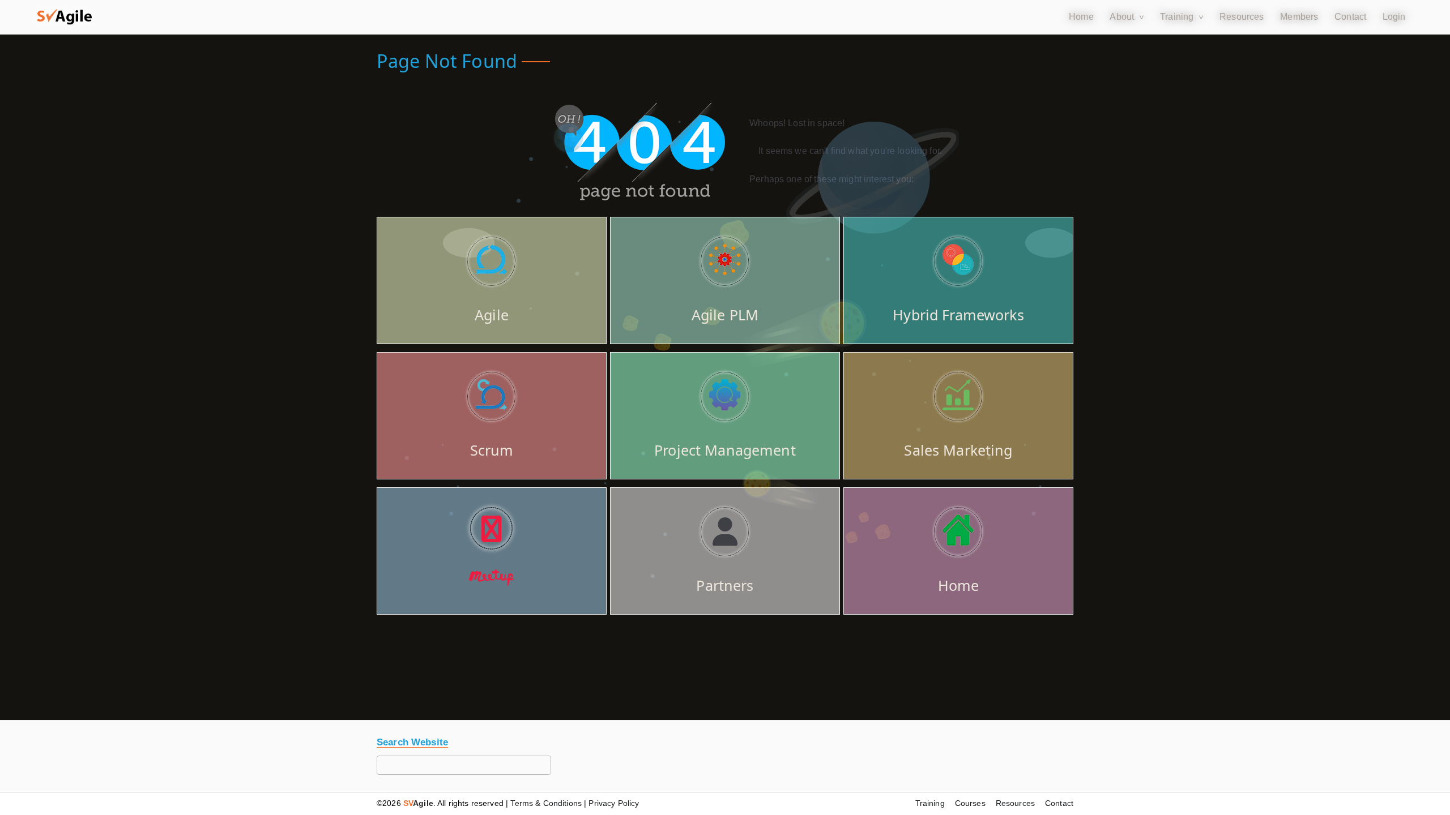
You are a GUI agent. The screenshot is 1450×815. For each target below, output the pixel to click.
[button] (64, 17)
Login (1394, 17)
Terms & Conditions (546, 803)
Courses (970, 803)
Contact (1350, 17)
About (1122, 17)
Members (1299, 17)
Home (1081, 17)
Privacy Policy (613, 803)
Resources (1241, 17)
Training (1176, 17)
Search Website (412, 742)
